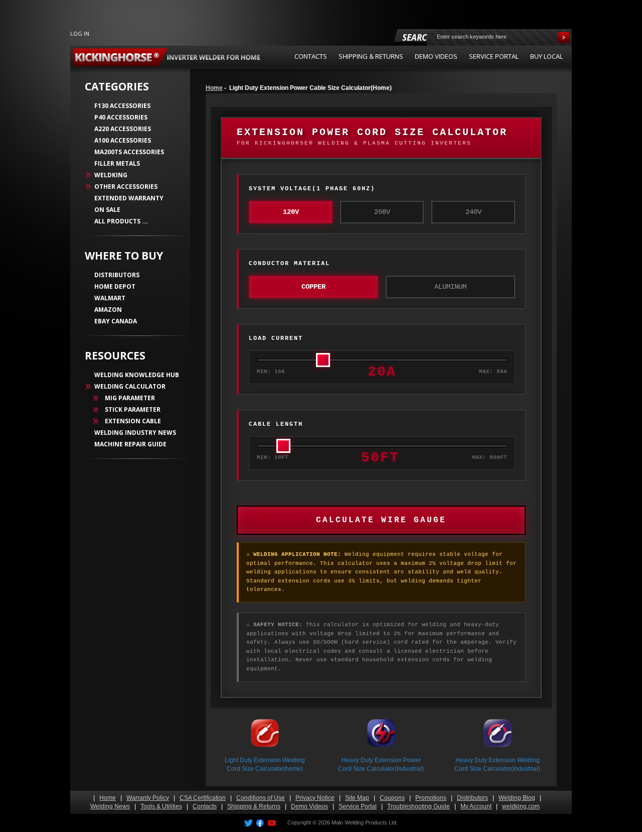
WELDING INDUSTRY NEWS (135, 432)
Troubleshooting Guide (418, 806)
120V (291, 212)
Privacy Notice (315, 797)
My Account (476, 806)
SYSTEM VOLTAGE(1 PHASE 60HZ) (312, 188)
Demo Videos (309, 806)
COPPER (313, 287)
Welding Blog (517, 797)
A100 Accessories (122, 140)
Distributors (472, 797)
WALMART (109, 298)
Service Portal (358, 806)
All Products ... (121, 221)
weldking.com (521, 806)
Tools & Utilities (161, 806)
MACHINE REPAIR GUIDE (130, 444)
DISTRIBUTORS (116, 275)
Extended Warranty (129, 198)
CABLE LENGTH (276, 424)
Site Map (357, 797)
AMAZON (108, 309)
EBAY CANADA (115, 321)
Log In (79, 33)
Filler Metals (117, 163)
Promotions (430, 797)
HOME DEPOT (114, 286)
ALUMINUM (450, 287)
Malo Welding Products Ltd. (365, 822)
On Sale (107, 209)
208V (382, 212)
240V (473, 212)
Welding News (110, 806)
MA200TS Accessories (129, 152)
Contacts (205, 806)
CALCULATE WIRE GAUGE (381, 520)
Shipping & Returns (253, 806)
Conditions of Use (260, 797)
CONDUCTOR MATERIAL (289, 263)
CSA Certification (203, 797)
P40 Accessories (120, 117)
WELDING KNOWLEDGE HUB (136, 375)
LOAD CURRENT (276, 338)
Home (214, 87)
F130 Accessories (122, 105)
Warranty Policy (147, 797)
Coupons (392, 797)
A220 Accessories (122, 129)
